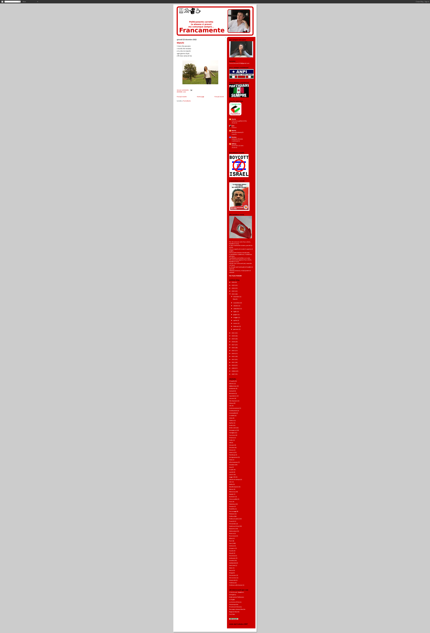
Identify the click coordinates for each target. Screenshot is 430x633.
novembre (236, 303)
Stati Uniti (232, 565)
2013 (233, 356)
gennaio (236, 329)
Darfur (231, 423)
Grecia (231, 450)
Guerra (231, 452)
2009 (233, 368)
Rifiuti (231, 538)
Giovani (231, 445)
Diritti (231, 425)
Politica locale (233, 519)
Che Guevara (233, 401)
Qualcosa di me (234, 526)
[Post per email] (190, 90)
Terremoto (232, 575)
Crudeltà (231, 415)
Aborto (231, 383)
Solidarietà (232, 563)
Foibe (231, 440)
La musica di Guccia (235, 602)
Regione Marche (234, 612)
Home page (200, 96)
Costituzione (233, 410)
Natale (231, 494)
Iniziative (232, 464)
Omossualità (233, 499)
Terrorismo (232, 578)
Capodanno (232, 396)
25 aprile (232, 381)
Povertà (231, 521)
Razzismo (232, 528)
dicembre (236, 296)
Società (231, 560)
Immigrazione (233, 457)
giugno (235, 314)
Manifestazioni (233, 487)
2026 (233, 282)
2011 (233, 362)
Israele (231, 469)
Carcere (231, 398)
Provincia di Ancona (235, 607)
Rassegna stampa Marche (237, 609)
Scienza (231, 546)
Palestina (232, 504)
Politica (231, 516)
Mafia (231, 484)
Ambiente (232, 388)
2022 (233, 294)
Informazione (233, 462)
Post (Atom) (187, 101)
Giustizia (231, 447)
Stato (230, 568)
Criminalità (232, 413)
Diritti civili (232, 428)
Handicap (232, 455)
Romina (234, 137)
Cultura (231, 420)
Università (232, 580)
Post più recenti (182, 96)
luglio (235, 311)
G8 (230, 442)
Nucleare (232, 496)
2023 (233, 291)
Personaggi (232, 511)
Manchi (180, 43)
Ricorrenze (232, 536)
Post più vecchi (219, 96)
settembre (236, 308)
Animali (231, 391)
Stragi (231, 573)
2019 (233, 339)
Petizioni (231, 514)
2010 (233, 365)
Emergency (232, 430)
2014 (233, 353)
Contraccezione (234, 408)
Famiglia (231, 433)
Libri (230, 482)
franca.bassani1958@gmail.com (239, 63)
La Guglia (232, 599)
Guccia (234, 119)
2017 (233, 345)
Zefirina (234, 144)
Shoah (231, 553)
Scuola (231, 551)
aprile (235, 320)
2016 (233, 347)
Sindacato (232, 558)
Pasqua (231, 506)
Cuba (230, 418)
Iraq (230, 467)
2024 (233, 288)
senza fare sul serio (237, 145)
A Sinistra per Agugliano (236, 592)
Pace (230, 501)
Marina (234, 130)
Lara (233, 126)
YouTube (232, 614)
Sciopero (232, 548)
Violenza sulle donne (235, 585)
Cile (230, 405)
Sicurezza (232, 555)
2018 (233, 342)
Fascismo (232, 435)
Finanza (231, 437)
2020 (233, 336)
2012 (233, 359)
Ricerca (231, 533)
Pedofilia (232, 509)
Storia (231, 570)
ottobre (236, 306)
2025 (233, 285)
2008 (233, 371)
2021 (233, 333)
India (230, 460)
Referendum (233, 531)
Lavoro (231, 474)
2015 (233, 350)
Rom (230, 541)
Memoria (232, 492)
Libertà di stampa (234, 479)
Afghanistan (233, 386)
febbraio (236, 326)
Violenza (232, 583)
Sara (184, 92)
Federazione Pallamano (236, 597)
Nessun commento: (183, 90)
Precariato (232, 524)
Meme (231, 489)
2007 (233, 374)
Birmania (232, 393)
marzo (235, 323)
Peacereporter (233, 604)
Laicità (231, 472)
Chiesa (231, 403)
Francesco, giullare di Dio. (239, 121)
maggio (235, 317)
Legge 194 (232, 477)
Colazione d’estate (237, 139)
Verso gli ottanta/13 (237, 132)
